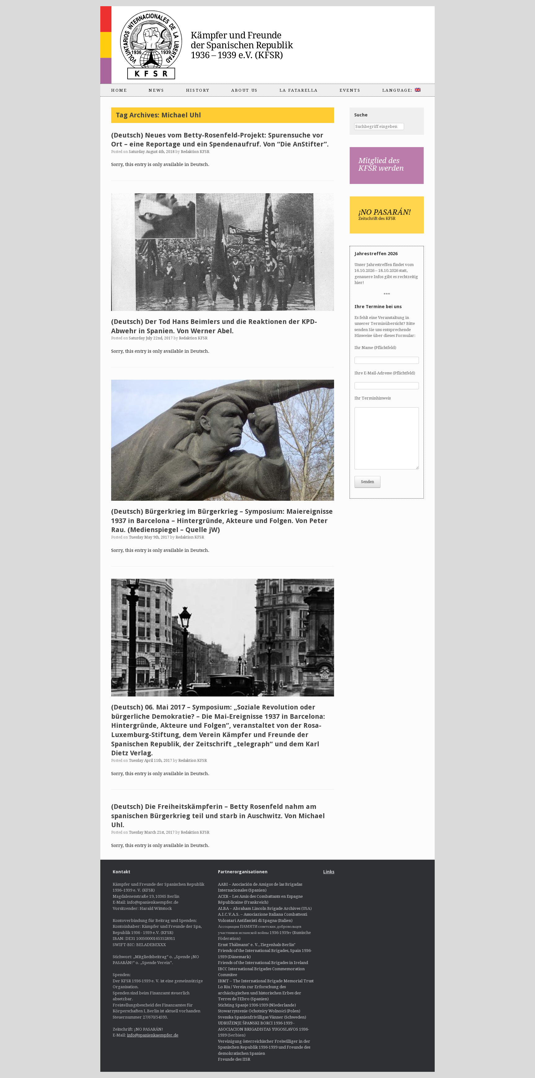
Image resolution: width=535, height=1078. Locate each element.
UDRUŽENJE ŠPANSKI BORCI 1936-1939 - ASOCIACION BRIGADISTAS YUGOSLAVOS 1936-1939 (263, 1029)
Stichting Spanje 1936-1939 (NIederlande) (257, 1005)
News (156, 90)
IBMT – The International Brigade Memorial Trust (266, 981)
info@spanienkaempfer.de (152, 1035)
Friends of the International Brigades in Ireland (263, 962)
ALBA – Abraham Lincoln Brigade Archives (259, 908)
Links (328, 871)
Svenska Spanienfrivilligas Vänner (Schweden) (262, 1017)
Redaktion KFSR (195, 152)
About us (244, 90)
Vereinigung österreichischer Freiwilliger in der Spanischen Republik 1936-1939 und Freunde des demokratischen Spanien (264, 1047)
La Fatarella (299, 90)
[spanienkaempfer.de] (210, 45)
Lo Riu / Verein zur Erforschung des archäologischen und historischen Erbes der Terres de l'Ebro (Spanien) (259, 992)
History (198, 90)
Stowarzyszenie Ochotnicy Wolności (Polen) (259, 1011)
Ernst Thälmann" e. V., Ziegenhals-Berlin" (256, 944)
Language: (398, 90)
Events (350, 90)
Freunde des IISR (234, 1059)
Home (119, 90)
